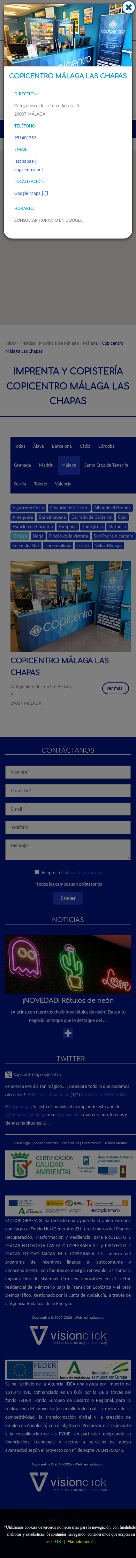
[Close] (129, 7)
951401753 (25, 138)
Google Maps (28, 193)
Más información (81, 1541)
